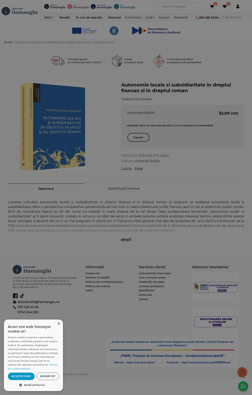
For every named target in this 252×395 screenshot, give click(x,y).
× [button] (58, 323)
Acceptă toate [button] (21, 376)
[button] (33, 385)
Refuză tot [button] (47, 376)
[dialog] (33, 355)
